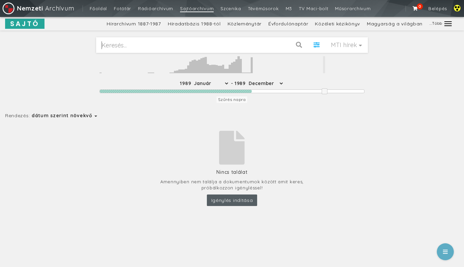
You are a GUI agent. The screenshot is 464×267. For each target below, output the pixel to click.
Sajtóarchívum (197, 8)
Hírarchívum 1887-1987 (134, 24)
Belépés (437, 8)
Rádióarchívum (155, 8)
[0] (415, 8)
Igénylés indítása (232, 200)
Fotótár (122, 8)
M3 (289, 8)
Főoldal (98, 8)
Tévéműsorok (263, 8)
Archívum (45, 8)
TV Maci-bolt (313, 8)
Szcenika (230, 8)
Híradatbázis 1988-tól (194, 24)
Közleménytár (245, 24)
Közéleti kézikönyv (337, 24)
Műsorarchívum (353, 8)
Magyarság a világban (395, 24)
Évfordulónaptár (288, 24)
